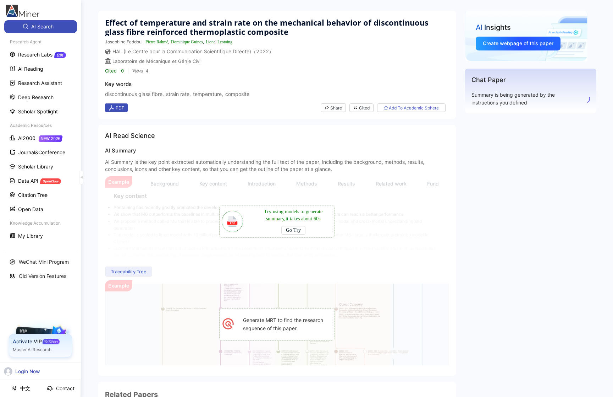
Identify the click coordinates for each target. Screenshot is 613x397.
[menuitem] (40, 26)
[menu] (40, 132)
